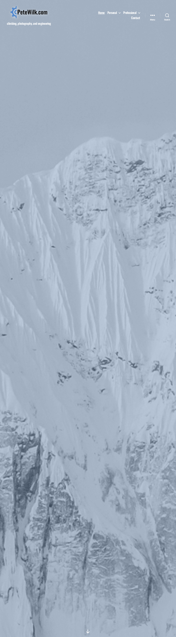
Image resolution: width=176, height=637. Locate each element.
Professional (130, 13)
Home (101, 13)
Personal (112, 13)
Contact (135, 18)
